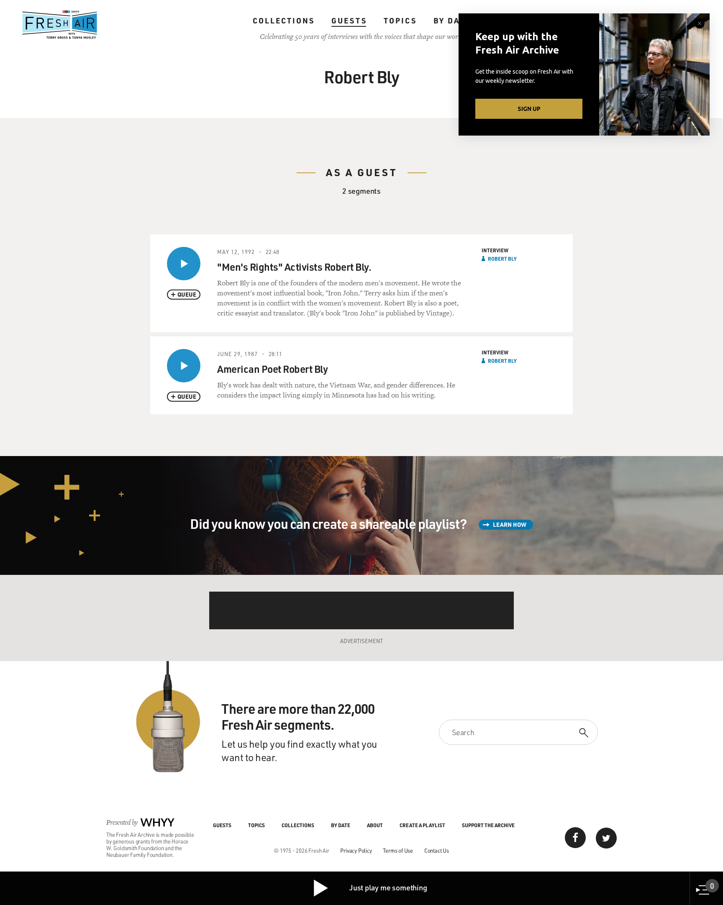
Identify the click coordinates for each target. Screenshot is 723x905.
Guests (349, 20)
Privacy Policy (356, 850)
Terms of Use (398, 850)
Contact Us (436, 850)
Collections (284, 20)
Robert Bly (502, 258)
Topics (400, 20)
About (375, 825)
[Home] (60, 25)
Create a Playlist (422, 825)
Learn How (509, 524)
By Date (452, 20)
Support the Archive (488, 825)
